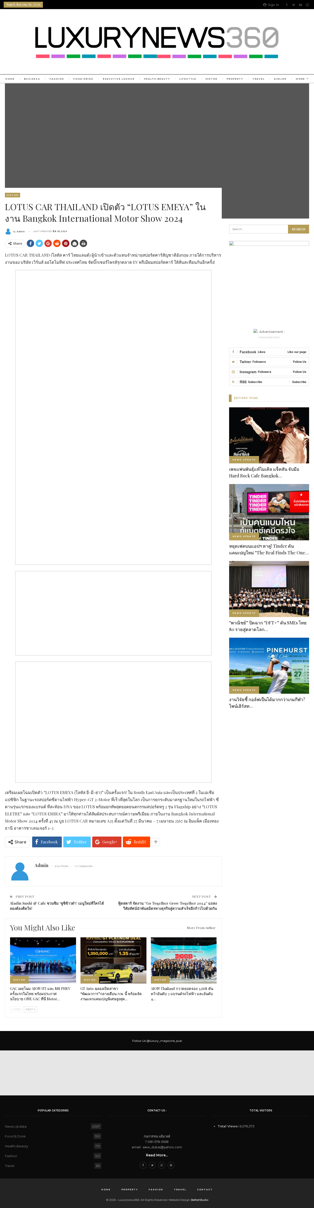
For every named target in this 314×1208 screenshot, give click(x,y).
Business (32, 78)
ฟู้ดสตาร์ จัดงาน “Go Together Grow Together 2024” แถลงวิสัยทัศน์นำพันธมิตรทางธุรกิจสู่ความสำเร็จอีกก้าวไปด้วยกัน (167, 906)
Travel (258, 78)
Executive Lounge (119, 78)
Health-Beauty (157, 78)
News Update (244, 459)
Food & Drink (15, 1136)
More (300, 78)
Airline (280, 78)
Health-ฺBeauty (16, 1146)
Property (235, 78)
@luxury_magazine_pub (164, 1041)
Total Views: (228, 1126)
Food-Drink (83, 78)
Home (10, 78)
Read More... (157, 1155)
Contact (205, 1189)
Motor (211, 78)
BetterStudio (199, 1200)
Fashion (57, 78)
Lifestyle (187, 78)
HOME (106, 1189)
